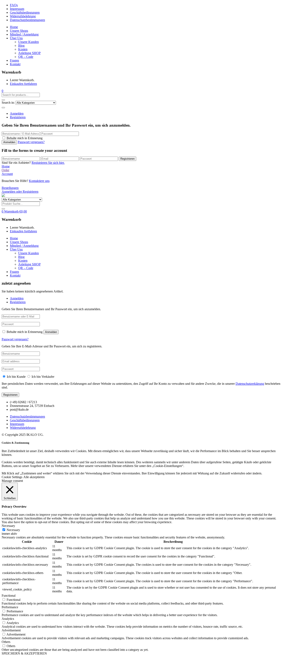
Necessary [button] (8, 526)
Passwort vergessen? (31, 142)
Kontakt (15, 64)
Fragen (14, 60)
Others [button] (6, 642)
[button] (2, 91)
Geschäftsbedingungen (25, 12)
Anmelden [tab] (17, 298)
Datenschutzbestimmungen (27, 20)
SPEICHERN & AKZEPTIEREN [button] (24, 653)
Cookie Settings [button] (12, 477)
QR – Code (25, 56)
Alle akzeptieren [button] (34, 477)
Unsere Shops (19, 30)
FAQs (14, 5)
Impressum (17, 9)
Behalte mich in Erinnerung (25, 138)
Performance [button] (10, 607)
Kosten (22, 49)
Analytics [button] (8, 618)
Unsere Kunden (28, 42)
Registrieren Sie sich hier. (48, 162)
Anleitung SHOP (29, 53)
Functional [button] (8, 595)
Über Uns (16, 38)
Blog (21, 45)
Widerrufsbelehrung (23, 16)
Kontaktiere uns (39, 181)
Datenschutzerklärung (250, 383)
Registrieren (18, 117)
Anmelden (17, 113)
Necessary (13, 530)
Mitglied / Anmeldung (24, 34)
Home (14, 27)
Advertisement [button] (11, 630)
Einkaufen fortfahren (23, 84)
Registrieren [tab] (18, 302)
